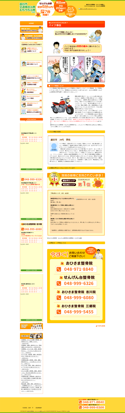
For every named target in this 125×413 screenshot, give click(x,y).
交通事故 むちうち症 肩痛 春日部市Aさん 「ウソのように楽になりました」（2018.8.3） (31, 350)
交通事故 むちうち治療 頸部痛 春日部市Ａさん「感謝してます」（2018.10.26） (31, 341)
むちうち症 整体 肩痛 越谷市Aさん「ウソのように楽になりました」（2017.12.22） (31, 367)
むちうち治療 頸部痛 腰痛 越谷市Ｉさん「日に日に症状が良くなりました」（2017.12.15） (31, 372)
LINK (68, 411)
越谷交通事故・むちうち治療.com (35, 411)
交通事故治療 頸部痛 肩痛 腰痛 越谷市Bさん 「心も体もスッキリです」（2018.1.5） (31, 361)
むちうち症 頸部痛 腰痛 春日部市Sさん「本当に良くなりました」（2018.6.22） (31, 356)
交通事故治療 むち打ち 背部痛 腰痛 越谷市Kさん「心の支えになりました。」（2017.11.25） (31, 389)
